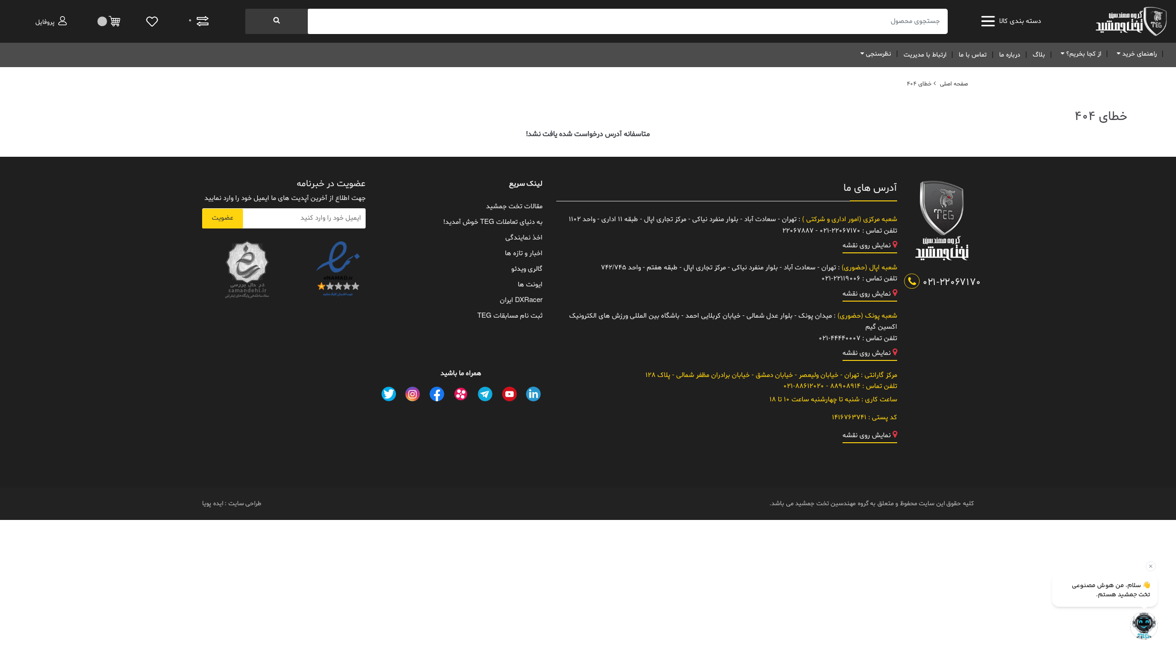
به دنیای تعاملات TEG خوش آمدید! (493, 222)
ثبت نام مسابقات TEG (510, 316)
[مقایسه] (110, 21)
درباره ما (1009, 55)
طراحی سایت (243, 503)
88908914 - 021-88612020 (821, 386)
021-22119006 (840, 279)
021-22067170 (950, 283)
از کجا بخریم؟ (1082, 54)
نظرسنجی (877, 54)
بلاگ (1039, 55)
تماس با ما (973, 55)
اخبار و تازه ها (524, 253)
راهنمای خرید (1138, 54)
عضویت (222, 218)
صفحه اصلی (954, 84)
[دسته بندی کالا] (990, 21)
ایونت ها (530, 285)
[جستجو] (276, 21)
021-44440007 (839, 338)
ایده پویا (212, 503)
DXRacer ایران (521, 300)
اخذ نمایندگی (524, 238)
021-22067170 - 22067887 (821, 231)
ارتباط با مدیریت (925, 55)
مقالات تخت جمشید (514, 206)
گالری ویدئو (527, 269)
